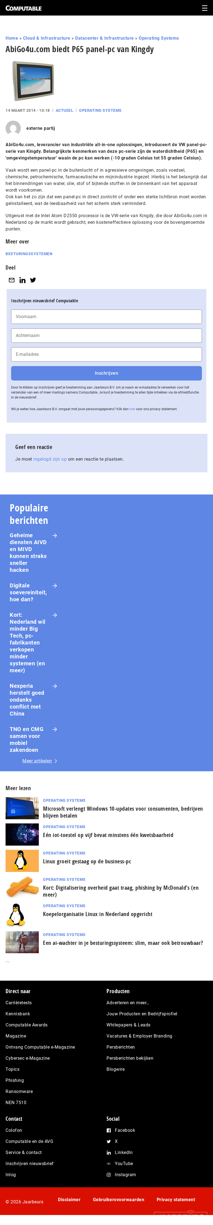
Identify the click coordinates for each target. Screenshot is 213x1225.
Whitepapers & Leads (128, 1025)
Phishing (15, 1080)
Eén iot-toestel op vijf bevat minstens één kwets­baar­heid (108, 835)
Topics (12, 1069)
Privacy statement (176, 1199)
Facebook (125, 1130)
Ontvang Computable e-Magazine (40, 1047)
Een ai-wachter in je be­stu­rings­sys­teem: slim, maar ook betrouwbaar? (123, 943)
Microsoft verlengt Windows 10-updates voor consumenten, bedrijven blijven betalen (123, 812)
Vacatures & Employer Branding (139, 1036)
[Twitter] (33, 280)
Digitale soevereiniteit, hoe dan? (28, 592)
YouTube (124, 1163)
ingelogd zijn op (50, 459)
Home (12, 38)
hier (132, 409)
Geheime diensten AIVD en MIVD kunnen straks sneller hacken (28, 552)
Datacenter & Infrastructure (104, 38)
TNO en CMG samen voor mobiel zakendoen (27, 739)
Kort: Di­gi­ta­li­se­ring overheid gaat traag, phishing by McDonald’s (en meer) (121, 891)
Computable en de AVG (29, 1141)
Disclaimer (69, 1199)
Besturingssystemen (29, 254)
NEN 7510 (16, 1102)
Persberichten (120, 1047)
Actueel (64, 110)
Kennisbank (18, 1013)
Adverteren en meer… (127, 1002)
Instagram (125, 1174)
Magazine (16, 1036)
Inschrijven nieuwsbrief (30, 1163)
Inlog (11, 1174)
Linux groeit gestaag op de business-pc (87, 861)
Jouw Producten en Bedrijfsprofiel (142, 1013)
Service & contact (24, 1152)
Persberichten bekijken (129, 1058)
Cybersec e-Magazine (28, 1058)
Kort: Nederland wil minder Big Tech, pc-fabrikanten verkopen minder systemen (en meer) (27, 643)
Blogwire (115, 1069)
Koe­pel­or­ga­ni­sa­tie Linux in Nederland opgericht (97, 914)
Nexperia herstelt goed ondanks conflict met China (27, 700)
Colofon (14, 1130)
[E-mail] (11, 280)
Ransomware (19, 1091)
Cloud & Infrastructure (46, 38)
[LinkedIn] (22, 280)
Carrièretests (19, 1002)
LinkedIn (124, 1152)
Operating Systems (159, 38)
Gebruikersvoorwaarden (118, 1199)
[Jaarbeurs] (177, 1217)
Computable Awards (27, 1025)
